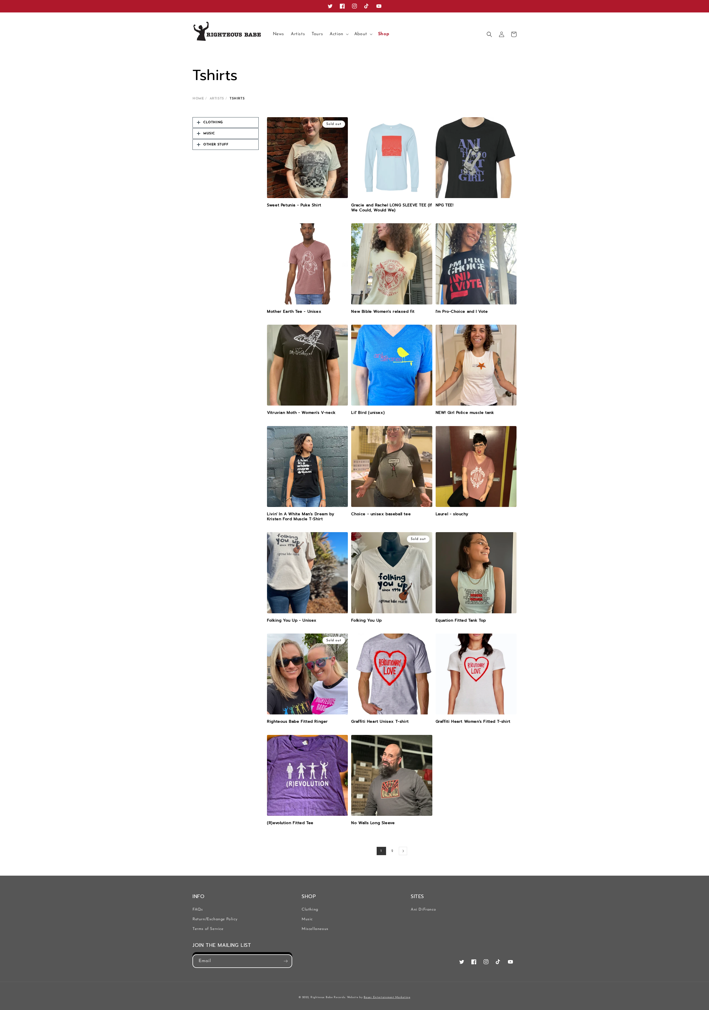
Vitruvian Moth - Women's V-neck (301, 412)
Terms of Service (208, 929)
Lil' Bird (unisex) (368, 412)
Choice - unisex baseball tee (381, 514)
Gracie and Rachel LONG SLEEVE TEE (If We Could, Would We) (391, 207)
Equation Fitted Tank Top (461, 620)
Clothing (310, 910)
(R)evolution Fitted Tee (290, 823)
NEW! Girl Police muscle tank (465, 412)
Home (198, 98)
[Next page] (403, 851)
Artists (217, 98)
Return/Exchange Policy (214, 919)
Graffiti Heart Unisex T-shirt (380, 721)
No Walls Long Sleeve (373, 823)
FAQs (197, 910)
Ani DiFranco (423, 910)
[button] (338, 34)
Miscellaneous (315, 929)
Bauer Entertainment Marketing (387, 997)
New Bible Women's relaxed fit (382, 311)
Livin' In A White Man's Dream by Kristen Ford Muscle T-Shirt (300, 516)
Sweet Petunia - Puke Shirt (294, 205)
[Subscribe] (285, 961)
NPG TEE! (445, 205)
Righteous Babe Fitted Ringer (297, 721)
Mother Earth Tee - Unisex (294, 311)
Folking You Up (366, 620)
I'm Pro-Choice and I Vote (462, 311)
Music (307, 919)
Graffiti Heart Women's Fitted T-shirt (473, 721)
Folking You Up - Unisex (292, 620)
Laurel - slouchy (452, 514)
